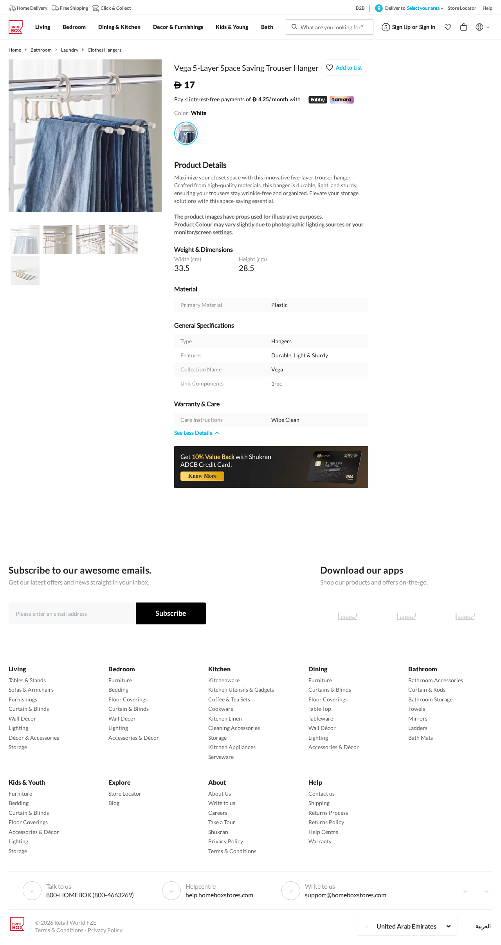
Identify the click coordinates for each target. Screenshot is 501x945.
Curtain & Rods (426, 689)
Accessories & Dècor (133, 737)
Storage (18, 747)
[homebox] (19, 27)
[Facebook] (465, 890)
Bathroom (41, 50)
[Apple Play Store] (347, 616)
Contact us (321, 793)
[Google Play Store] (406, 616)
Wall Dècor (22, 718)
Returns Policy (326, 822)
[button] (447, 27)
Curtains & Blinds (329, 689)
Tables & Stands (27, 680)
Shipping (319, 803)
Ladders (417, 727)
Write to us (221, 803)
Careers (217, 812)
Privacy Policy (225, 841)
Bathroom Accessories (435, 680)
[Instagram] (486, 890)
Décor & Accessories (34, 737)
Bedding (118, 689)
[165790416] (186, 133)
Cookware (220, 708)
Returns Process (328, 812)
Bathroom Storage (430, 699)
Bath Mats (420, 737)
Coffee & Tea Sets (229, 699)
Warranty (320, 841)
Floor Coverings (128, 699)
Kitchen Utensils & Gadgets (241, 689)
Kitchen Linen (225, 718)
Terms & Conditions (232, 851)
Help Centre (323, 831)
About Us (219, 793)
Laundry (69, 50)
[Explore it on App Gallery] (465, 616)
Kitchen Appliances (232, 747)
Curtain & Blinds (29, 708)
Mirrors (417, 718)
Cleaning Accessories (234, 727)
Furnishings (23, 699)
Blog (113, 803)
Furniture (120, 680)
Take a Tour (221, 822)
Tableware (320, 718)
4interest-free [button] (202, 99)
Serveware (221, 756)
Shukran (218, 831)
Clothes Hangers (104, 50)
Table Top (319, 708)
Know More (202, 476)
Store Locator (124, 793)
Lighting (18, 727)
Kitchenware (224, 680)
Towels (416, 708)
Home (15, 50)
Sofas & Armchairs (31, 689)
